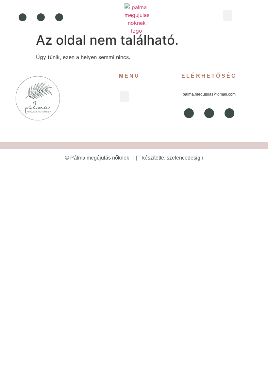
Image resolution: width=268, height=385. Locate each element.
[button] (227, 15)
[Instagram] (59, 17)
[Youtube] (41, 17)
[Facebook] (22, 17)
